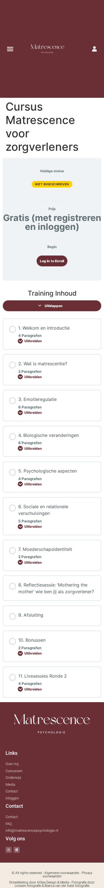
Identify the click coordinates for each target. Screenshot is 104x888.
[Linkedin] (17, 850)
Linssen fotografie (28, 886)
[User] (94, 48)
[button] (10, 49)
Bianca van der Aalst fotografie (67, 886)
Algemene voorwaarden (61, 873)
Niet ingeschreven (52, 184)
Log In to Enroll (52, 261)
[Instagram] (9, 850)
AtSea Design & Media (53, 882)
